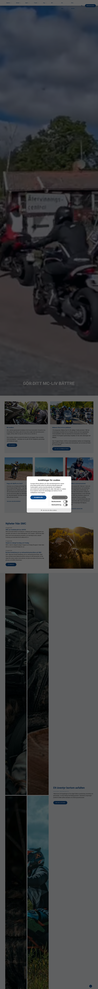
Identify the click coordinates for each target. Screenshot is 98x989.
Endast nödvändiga (59, 497)
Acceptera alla (38, 497)
